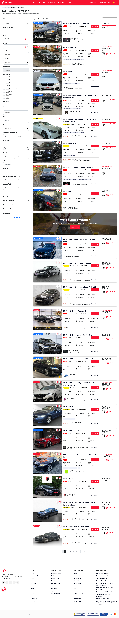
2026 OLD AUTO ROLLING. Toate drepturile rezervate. (24, 614)
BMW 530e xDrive (70, 47)
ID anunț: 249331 (80, 459)
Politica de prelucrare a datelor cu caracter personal (105, 584)
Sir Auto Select (74, 183)
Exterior (5, 192)
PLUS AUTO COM (71, 398)
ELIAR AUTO (66, 87)
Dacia (32, 596)
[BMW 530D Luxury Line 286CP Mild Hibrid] (47, 367)
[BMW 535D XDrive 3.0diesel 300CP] (47, 32)
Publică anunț (93, 2)
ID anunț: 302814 (80, 337)
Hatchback (12, 83)
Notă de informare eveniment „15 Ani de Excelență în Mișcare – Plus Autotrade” (106, 602)
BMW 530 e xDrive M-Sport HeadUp (77, 263)
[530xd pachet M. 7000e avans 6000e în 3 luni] (47, 463)
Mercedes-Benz (35, 576)
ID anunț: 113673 (81, 170)
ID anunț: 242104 (80, 50)
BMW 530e (67, 71)
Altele (69, 2)
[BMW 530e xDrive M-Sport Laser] (47, 535)
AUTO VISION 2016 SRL (76, 38)
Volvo (32, 593)
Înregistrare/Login (105, 2)
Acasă (33, 2)
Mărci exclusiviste (56, 573)
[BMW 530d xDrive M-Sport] (47, 439)
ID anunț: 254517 (80, 100)
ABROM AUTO (66, 255)
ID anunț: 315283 (80, 194)
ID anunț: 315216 (80, 244)
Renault (33, 586)
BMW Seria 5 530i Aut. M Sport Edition (78, 335)
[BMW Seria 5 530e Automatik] (47, 319)
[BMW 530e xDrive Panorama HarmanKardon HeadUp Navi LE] (47, 128)
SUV (10, 92)
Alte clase (12, 98)
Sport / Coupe (13, 80)
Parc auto (76, 596)
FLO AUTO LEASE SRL (72, 494)
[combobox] (16, 31)
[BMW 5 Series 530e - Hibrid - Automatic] (47, 176)
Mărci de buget (55, 578)
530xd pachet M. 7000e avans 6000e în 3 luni (79, 456)
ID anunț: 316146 (82, 124)
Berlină (11, 86)
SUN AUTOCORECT (75, 111)
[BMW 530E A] (47, 415)
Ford (32, 588)
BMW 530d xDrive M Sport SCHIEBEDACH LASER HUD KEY (79, 384)
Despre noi (77, 576)
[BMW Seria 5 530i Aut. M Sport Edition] (47, 343)
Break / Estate (13, 89)
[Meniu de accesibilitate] (4, 589)
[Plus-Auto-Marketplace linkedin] (17, 582)
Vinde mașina (77, 598)
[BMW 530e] (47, 80)
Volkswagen (34, 581)
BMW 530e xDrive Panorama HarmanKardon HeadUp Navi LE (80, 120)
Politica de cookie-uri (102, 581)
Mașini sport (54, 586)
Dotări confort (8, 209)
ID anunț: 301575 (80, 74)
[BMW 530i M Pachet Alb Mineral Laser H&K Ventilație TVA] (47, 104)
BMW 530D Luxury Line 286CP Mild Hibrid (79, 359)
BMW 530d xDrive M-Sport (73, 431)
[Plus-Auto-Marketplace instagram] (6, 582)
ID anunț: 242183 (80, 26)
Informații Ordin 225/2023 (103, 598)
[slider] (4, 148)
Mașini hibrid (54, 588)
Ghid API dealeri (78, 601)
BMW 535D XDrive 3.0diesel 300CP (77, 23)
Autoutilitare (61, 2)
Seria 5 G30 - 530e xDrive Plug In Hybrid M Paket (79, 240)
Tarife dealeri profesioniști (103, 578)
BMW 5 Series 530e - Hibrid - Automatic (79, 167)
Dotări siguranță (8, 205)
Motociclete (51, 2)
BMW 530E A (68, 407)
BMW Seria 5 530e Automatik (74, 311)
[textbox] (18, 39)
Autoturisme (41, 2)
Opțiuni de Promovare (102, 573)
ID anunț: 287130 (80, 481)
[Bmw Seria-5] (47, 487)
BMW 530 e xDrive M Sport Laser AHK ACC (79, 287)
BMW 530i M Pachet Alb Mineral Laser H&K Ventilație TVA (79, 96)
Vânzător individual (69, 207)
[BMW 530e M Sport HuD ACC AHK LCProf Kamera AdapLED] (47, 511)
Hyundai (33, 601)
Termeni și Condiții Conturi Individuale (106, 592)
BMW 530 (67, 191)
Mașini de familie (55, 583)
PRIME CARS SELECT (73, 351)
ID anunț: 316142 (82, 146)
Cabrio (11, 77)
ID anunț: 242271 (82, 289)
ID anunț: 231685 (82, 388)
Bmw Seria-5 (68, 479)
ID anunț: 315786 (82, 507)
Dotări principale (8, 200)
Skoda (32, 591)
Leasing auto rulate (79, 593)
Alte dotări (6, 213)
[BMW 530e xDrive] (47, 56)
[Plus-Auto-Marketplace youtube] (10, 582)
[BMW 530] (47, 200)
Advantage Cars (71, 446)
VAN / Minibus (13, 95)
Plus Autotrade (76, 63)
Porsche (33, 583)
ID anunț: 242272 (81, 265)
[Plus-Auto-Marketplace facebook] (3, 582)
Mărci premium (55, 576)
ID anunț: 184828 (80, 313)
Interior (5, 196)
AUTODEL (71, 327)
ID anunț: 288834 (80, 433)
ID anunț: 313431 (80, 361)
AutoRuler (73, 470)
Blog (75, 588)
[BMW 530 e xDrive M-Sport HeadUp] (47, 271)
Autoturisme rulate (56, 596)
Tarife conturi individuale (103, 576)
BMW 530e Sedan (70, 143)
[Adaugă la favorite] (60, 23)
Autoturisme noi (55, 593)
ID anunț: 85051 (82, 529)
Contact (76, 591)
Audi (32, 578)
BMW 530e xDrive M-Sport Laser (76, 527)
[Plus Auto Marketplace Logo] (7, 2)
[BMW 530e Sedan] (47, 152)
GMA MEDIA (72, 374)
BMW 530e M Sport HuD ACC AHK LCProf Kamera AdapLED (79, 504)
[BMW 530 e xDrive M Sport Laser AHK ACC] (47, 295)
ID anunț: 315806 (81, 409)
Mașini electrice (55, 591)
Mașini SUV (54, 581)
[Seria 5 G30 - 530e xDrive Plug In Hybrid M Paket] (47, 247)
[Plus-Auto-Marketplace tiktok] (14, 582)
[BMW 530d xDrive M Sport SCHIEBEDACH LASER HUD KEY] (47, 391)
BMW (18, 7)
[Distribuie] (57, 23)
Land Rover (34, 598)
